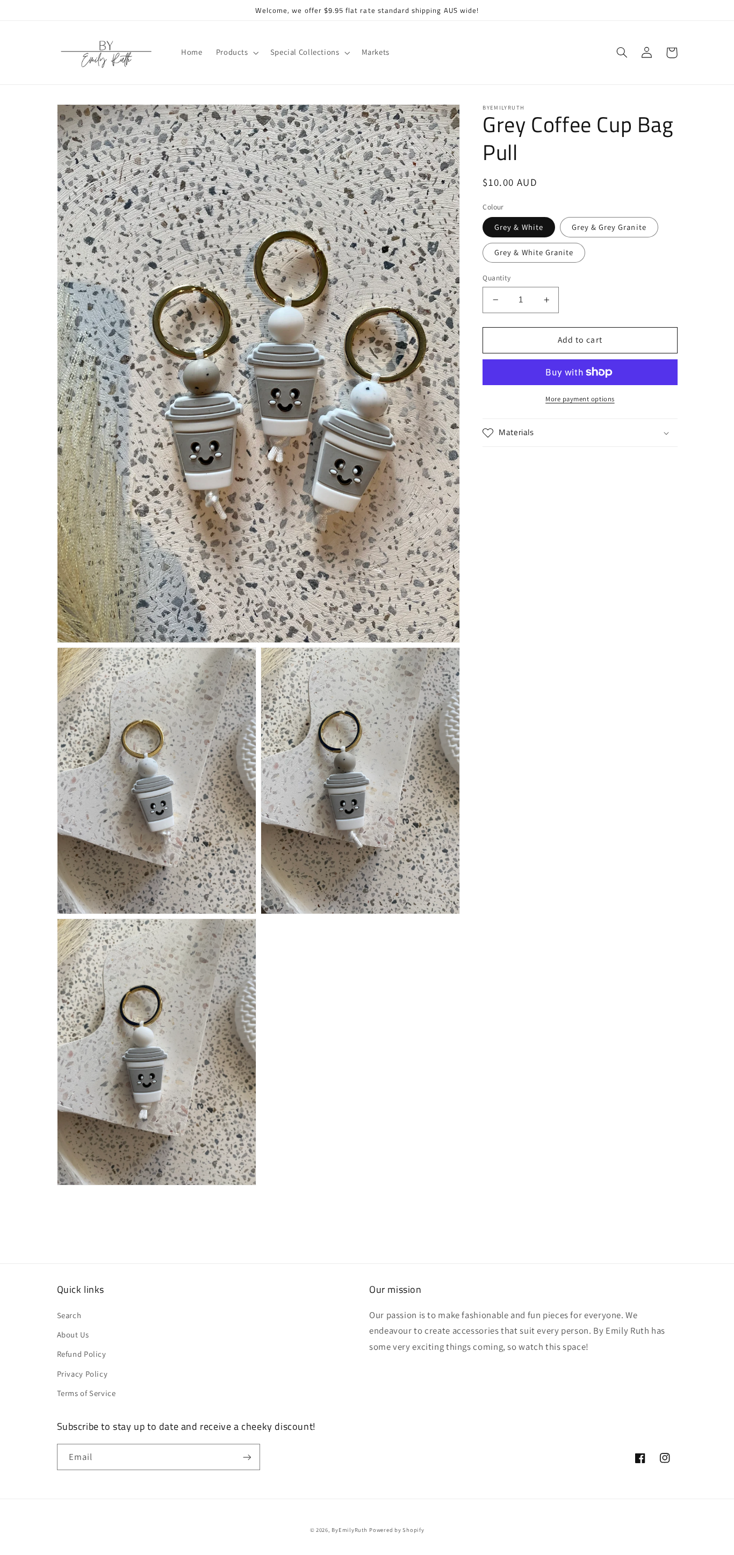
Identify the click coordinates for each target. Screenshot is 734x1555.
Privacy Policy (82, 1374)
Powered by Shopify (396, 1530)
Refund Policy (81, 1354)
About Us (73, 1334)
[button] (236, 52)
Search (69, 1315)
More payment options (580, 398)
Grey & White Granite (533, 252)
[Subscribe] (246, 1457)
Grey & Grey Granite (609, 227)
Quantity (496, 278)
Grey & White (518, 227)
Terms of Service (86, 1393)
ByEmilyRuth (349, 1530)
